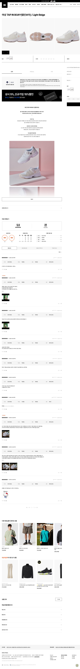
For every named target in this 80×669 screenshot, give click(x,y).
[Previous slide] (4, 52)
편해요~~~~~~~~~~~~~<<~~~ (8, 406)
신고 (58, 269)
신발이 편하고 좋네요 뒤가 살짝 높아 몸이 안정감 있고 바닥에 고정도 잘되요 (11, 348)
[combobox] (60, 252)
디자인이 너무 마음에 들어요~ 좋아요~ (9, 266)
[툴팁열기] (71, 74)
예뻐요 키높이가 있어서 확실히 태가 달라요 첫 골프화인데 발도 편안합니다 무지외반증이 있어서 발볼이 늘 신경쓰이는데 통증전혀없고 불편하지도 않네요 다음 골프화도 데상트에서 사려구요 (10, 288)
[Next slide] (7, 52)
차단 (61, 269)
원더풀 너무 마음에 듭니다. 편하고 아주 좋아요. (10, 488)
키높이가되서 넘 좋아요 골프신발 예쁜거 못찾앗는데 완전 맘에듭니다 (14, 319)
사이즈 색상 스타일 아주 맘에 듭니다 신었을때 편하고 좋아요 (8, 386)
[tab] (9, 248)
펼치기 (3, 291)
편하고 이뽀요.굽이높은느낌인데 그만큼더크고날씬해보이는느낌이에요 (14, 367)
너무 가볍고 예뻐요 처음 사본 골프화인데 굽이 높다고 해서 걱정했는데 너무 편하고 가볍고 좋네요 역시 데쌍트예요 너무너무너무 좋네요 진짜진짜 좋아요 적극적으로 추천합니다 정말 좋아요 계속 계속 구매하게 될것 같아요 (22, 427)
